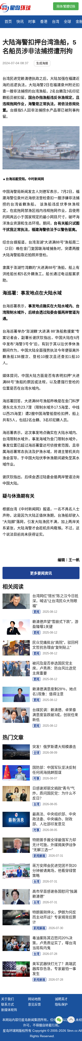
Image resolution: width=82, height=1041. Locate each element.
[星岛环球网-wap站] (18, 8)
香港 (43, 22)
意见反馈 (34, 1004)
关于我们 (7, 999)
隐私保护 (61, 1004)
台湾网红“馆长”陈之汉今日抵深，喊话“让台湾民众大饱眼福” (55, 601)
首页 (8, 22)
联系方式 (7, 1004)
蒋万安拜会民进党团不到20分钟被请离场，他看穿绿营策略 (54, 871)
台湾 (55, 22)
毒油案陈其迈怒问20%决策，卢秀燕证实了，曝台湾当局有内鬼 (54, 943)
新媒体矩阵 (9, 1010)
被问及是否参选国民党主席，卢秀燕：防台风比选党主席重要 (54, 668)
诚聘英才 (61, 999)
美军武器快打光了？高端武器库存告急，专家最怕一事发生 (54, 969)
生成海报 (42, 63)
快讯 (20, 22)
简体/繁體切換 (65, 6)
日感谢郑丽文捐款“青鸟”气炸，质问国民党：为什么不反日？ (54, 793)
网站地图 (34, 999)
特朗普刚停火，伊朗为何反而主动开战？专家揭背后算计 (54, 917)
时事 (32, 22)
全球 (67, 22)
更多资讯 (41, 573)
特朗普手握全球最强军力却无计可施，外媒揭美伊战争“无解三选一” (54, 845)
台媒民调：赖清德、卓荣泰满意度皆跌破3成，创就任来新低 (55, 715)
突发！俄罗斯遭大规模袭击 (54, 747)
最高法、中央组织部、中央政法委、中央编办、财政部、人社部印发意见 (54, 819)
